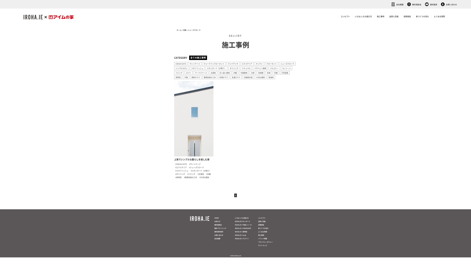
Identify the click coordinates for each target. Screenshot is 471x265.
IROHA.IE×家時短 (241, 232)
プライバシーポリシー (265, 242)
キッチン (259, 63)
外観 (276, 73)
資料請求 (433, 4)
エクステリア (247, 63)
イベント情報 (262, 239)
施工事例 (380, 16)
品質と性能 (394, 16)
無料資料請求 (218, 232)
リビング (179, 73)
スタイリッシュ (197, 68)
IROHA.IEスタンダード (242, 221)
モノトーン (286, 68)
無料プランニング (220, 228)
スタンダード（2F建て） (216, 68)
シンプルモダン (182, 68)
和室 (268, 73)
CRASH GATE (181, 63)
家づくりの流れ (422, 16)
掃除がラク (195, 77)
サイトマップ (262, 245)
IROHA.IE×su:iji (240, 235)
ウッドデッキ (233, 63)
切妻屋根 (244, 73)
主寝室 (213, 73)
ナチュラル (246, 68)
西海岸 (271, 77)
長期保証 (407, 16)
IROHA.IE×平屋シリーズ (243, 225)
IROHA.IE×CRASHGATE (243, 228)
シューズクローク (287, 63)
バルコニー (274, 68)
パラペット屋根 (260, 68)
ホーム (179, 30)
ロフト (188, 73)
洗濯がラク (236, 77)
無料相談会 (416, 4)
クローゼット (271, 63)
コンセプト (345, 16)
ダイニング (234, 68)
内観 (184, 30)
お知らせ (217, 221)
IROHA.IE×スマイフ (242, 239)
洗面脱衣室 (248, 77)
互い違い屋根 (224, 73)
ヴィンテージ (195, 63)
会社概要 (400, 4)
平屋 (186, 77)
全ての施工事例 (198, 57)
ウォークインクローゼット (214, 63)
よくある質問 (439, 16)
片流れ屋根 (260, 77)
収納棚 (260, 73)
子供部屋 (284, 73)
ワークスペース (201, 73)
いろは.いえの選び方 (363, 16)
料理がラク (223, 77)
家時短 (178, 77)
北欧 (253, 73)
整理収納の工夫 (210, 77)
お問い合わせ (451, 4)
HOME (216, 218)
